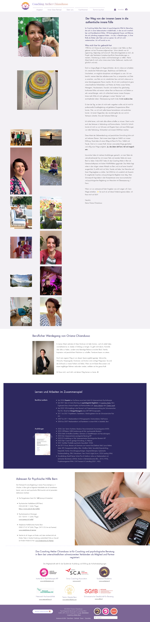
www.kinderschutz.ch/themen (44, 541)
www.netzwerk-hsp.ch (45, 599)
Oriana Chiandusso (76, 609)
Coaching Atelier (105, 403)
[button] (38, 9)
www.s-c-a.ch (77, 581)
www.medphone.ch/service (27, 530)
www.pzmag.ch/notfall (26, 519)
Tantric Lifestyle (98, 406)
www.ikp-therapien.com (47, 581)
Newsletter (88, 618)
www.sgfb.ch (99, 599)
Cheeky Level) (111, 406)
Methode (76, 618)
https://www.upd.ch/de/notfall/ (29, 509)
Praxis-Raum (70, 618)
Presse (81, 618)
